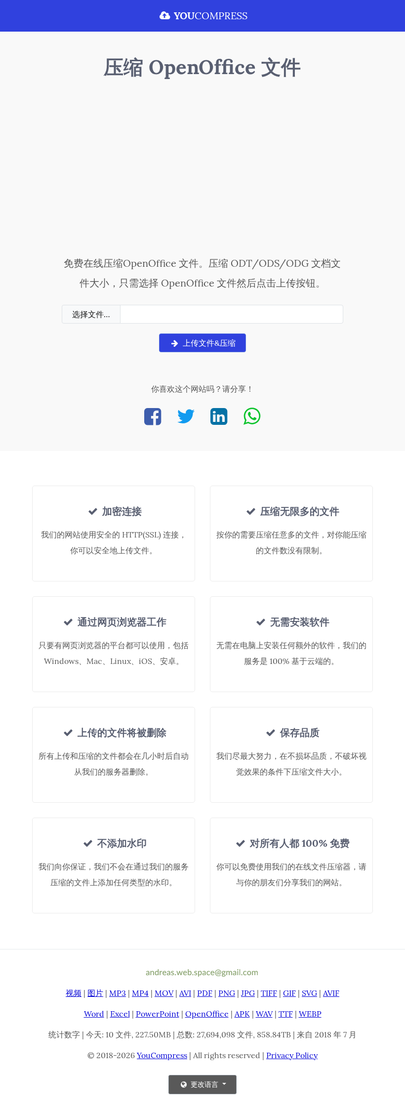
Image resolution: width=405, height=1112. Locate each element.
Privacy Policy (292, 1055)
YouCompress (162, 1055)
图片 (95, 993)
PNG (226, 993)
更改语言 (204, 1084)
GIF (289, 993)
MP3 (117, 993)
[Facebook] (152, 416)
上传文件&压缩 (208, 343)
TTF (286, 1014)
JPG (248, 993)
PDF (204, 993)
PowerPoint (157, 1014)
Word (94, 1014)
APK (242, 1014)
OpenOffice (207, 1014)
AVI (185, 993)
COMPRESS (210, 15)
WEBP (310, 1014)
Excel (120, 1014)
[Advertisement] (202, 169)
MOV (164, 993)
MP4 (140, 993)
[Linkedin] (219, 416)
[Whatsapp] (252, 416)
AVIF (331, 993)
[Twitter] (186, 416)
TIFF (269, 993)
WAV (264, 1014)
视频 (73, 993)
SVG (309, 993)
